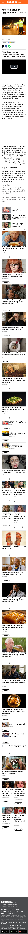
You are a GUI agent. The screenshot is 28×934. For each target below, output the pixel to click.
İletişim (12, 906)
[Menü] (3, 2)
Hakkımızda (3, 906)
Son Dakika (4, 909)
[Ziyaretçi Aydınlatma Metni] (13, 928)
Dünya (17, 909)
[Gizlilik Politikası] (14, 925)
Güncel (11, 909)
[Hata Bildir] (22, 928)
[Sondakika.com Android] (14, 931)
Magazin (16, 911)
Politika (3, 913)
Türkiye (8, 91)
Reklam (8, 906)
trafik (22, 114)
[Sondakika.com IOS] (5, 931)
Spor (9, 911)
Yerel (22, 911)
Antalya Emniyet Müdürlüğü (11, 85)
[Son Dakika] (14, 2)
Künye (16, 906)
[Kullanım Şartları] (5, 925)
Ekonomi (3, 911)
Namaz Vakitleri (12, 913)
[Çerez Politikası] (10, 927)
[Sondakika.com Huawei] (23, 931)
